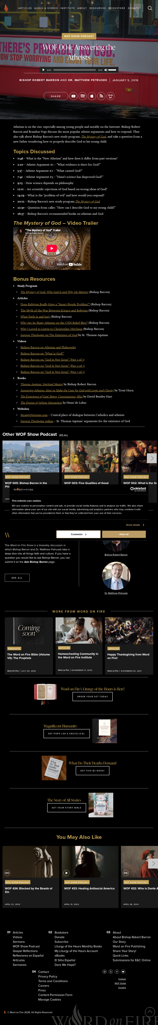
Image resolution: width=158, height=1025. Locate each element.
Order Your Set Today (92, 696)
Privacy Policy (47, 976)
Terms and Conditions (53, 981)
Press (42, 990)
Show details (133, 525)
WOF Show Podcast (79, 36)
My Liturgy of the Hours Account (76, 951)
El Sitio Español (65, 960)
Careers (43, 985)
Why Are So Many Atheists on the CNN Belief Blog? (54, 323)
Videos (17, 937)
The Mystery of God (93, 136)
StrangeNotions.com (34, 415)
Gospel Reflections (25, 951)
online (37, 421)
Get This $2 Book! (92, 770)
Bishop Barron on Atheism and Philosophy (48, 347)
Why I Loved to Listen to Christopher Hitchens (51, 329)
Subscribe (61, 941)
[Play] (43, 69)
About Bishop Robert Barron (132, 937)
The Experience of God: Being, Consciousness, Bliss (52, 396)
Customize (77, 534)
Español (122, 987)
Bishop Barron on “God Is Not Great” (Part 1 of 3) (53, 359)
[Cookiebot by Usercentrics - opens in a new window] (132, 489)
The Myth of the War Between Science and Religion (54, 310)
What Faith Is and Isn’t (35, 316)
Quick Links (120, 955)
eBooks (60, 955)
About (82, 8)
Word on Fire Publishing (129, 946)
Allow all (124, 534)
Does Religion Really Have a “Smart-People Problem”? (55, 304)
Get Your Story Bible (66, 807)
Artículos (19, 960)
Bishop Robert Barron (39, 80)
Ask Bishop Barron (36, 562)
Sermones (19, 964)
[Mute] (105, 69)
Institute (67, 8)
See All (63, 435)
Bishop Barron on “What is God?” (42, 353)
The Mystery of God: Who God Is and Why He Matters (54, 292)
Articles (25, 8)
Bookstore (116, 8)
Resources (97, 8)
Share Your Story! (124, 951)
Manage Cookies (49, 999)
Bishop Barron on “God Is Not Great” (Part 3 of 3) (53, 372)
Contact (43, 972)
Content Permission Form (55, 995)
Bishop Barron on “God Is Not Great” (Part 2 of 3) (53, 366)
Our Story (119, 941)
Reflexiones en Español (28, 955)
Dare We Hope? (65, 964)
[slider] (112, 69)
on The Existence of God (49, 335)
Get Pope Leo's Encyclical (66, 733)
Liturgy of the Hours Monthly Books (78, 946)
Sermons (19, 941)
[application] (79, 70)
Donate (133, 8)
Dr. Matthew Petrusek (87, 80)
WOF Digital (120, 983)
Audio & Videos (46, 8)
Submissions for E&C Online (132, 960)
